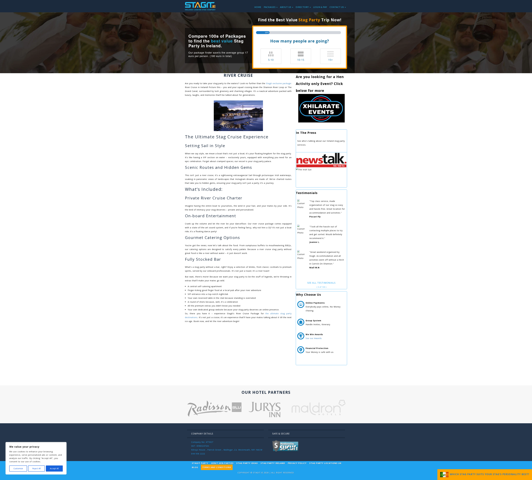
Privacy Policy (297, 463)
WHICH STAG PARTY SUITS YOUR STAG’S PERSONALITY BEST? (488, 474)
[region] (36, 458)
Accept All (54, 468)
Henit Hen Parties (222, 463)
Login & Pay (320, 7)
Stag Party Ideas (247, 463)
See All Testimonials (321, 282)
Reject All (36, 468)
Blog (195, 467)
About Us (286, 7)
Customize (18, 468)
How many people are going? (299, 40)
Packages (270, 7)
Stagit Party (200, 463)
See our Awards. (314, 338)
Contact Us (337, 7)
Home (257, 7)
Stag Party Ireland (273, 463)
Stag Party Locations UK (325, 463)
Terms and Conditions (216, 467)
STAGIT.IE (258, 472)
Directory (302, 7)
